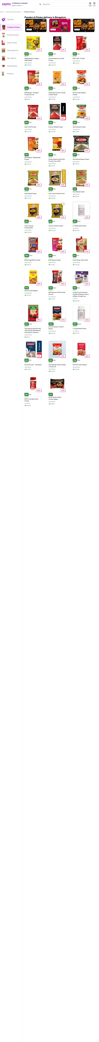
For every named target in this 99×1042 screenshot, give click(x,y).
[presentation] (5, 12)
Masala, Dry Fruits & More (13, 12)
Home (1, 12)
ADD (38, 49)
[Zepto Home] (6, 4)
